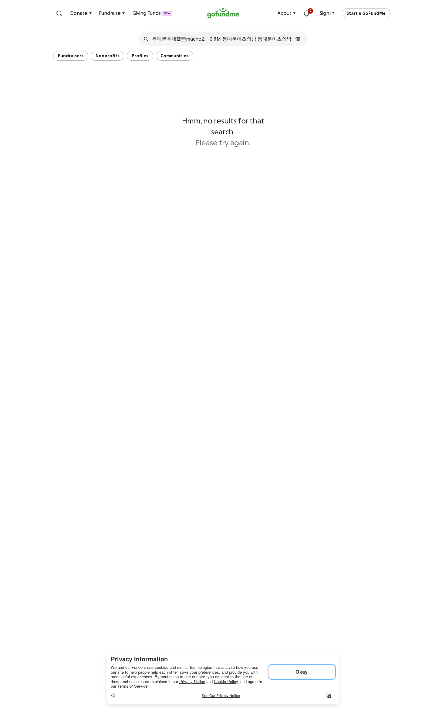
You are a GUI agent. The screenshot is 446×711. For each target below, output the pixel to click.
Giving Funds (152, 13)
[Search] (59, 13)
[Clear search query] (297, 39)
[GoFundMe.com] (223, 13)
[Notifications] (306, 13)
